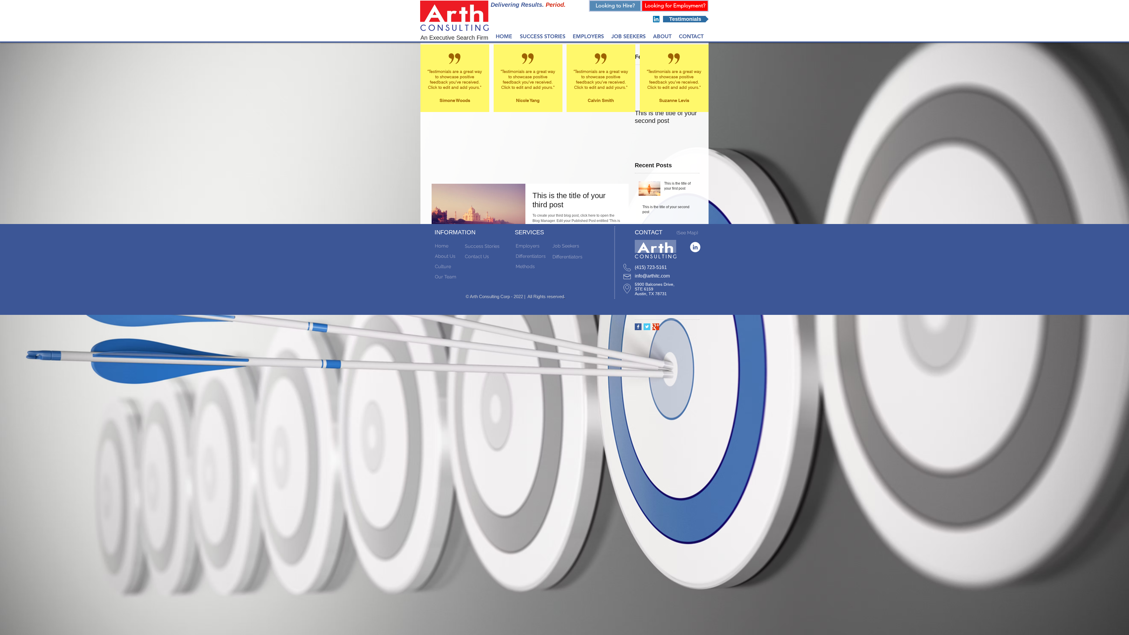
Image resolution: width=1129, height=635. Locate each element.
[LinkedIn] (656, 19)
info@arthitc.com (652, 275)
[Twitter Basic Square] (647, 326)
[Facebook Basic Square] (638, 326)
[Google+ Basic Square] (655, 326)
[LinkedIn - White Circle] (695, 247)
